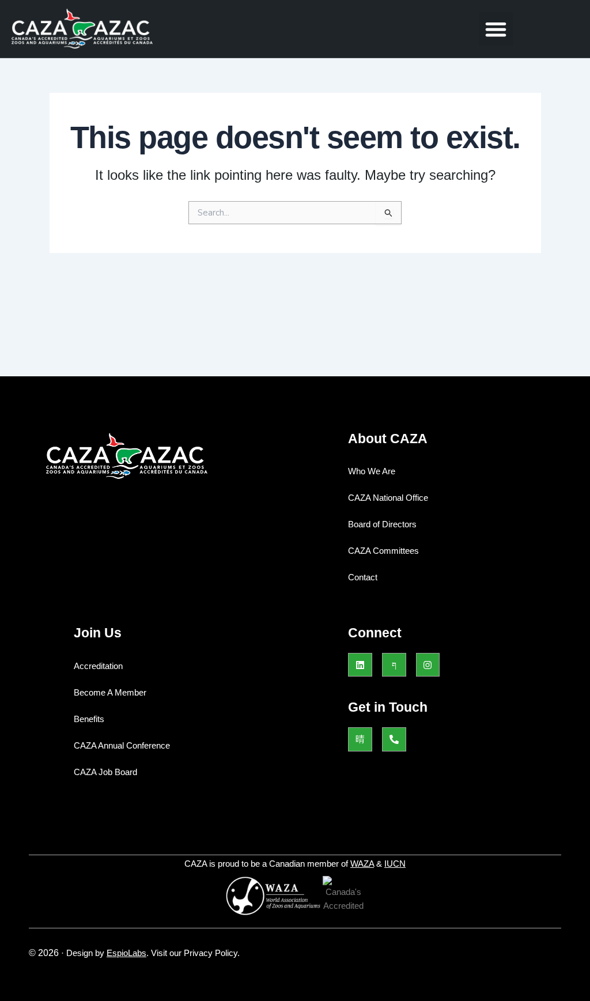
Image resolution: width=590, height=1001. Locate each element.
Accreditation (98, 666)
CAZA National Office (388, 498)
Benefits (89, 719)
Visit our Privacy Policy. (195, 953)
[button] (496, 29)
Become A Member (110, 692)
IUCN (395, 863)
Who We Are (371, 471)
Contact (362, 577)
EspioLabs (126, 953)
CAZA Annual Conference (122, 745)
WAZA (362, 863)
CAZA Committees (383, 551)
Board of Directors (382, 524)
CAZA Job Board (105, 772)
